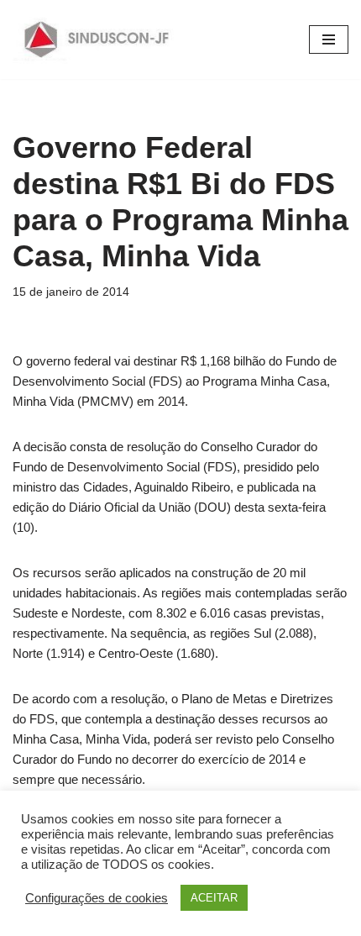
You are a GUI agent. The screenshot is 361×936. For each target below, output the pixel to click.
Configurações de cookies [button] (96, 898)
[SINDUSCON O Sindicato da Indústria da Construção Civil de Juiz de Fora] (97, 39)
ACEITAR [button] (214, 897)
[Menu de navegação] (328, 39)
